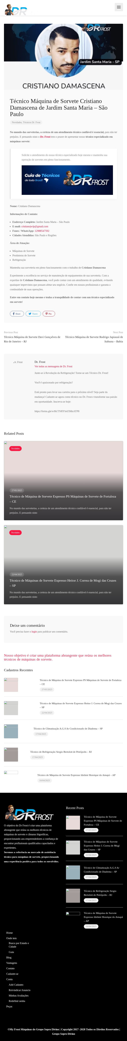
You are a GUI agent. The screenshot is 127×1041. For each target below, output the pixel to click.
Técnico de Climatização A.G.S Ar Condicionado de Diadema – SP (68, 728)
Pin (50, 314)
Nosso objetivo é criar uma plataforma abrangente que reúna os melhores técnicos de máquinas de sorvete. (57, 657)
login (34, 631)
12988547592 (42, 230)
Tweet (35, 314)
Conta (9, 979)
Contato (10, 968)
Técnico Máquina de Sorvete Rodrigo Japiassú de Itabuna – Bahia (94, 337)
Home (9, 932)
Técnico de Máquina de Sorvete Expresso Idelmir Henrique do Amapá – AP (76, 775)
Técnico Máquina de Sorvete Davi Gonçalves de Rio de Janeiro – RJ (32, 337)
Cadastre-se (12, 973)
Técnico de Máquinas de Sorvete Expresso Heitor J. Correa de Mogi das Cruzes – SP (102, 845)
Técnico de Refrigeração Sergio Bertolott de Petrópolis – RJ (61, 752)
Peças (9, 1006)
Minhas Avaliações (18, 995)
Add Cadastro (16, 984)
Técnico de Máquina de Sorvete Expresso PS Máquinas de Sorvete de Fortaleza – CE (103, 820)
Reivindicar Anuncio (19, 990)
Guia (11, 952)
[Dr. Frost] (22, 9)
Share (18, 314)
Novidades (17, 122)
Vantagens (11, 963)
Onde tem (11, 938)
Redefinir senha (17, 1001)
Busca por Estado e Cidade (19, 945)
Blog (8, 957)
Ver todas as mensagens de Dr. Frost (53, 366)
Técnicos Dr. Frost (31, 122)
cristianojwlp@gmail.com (34, 226)
